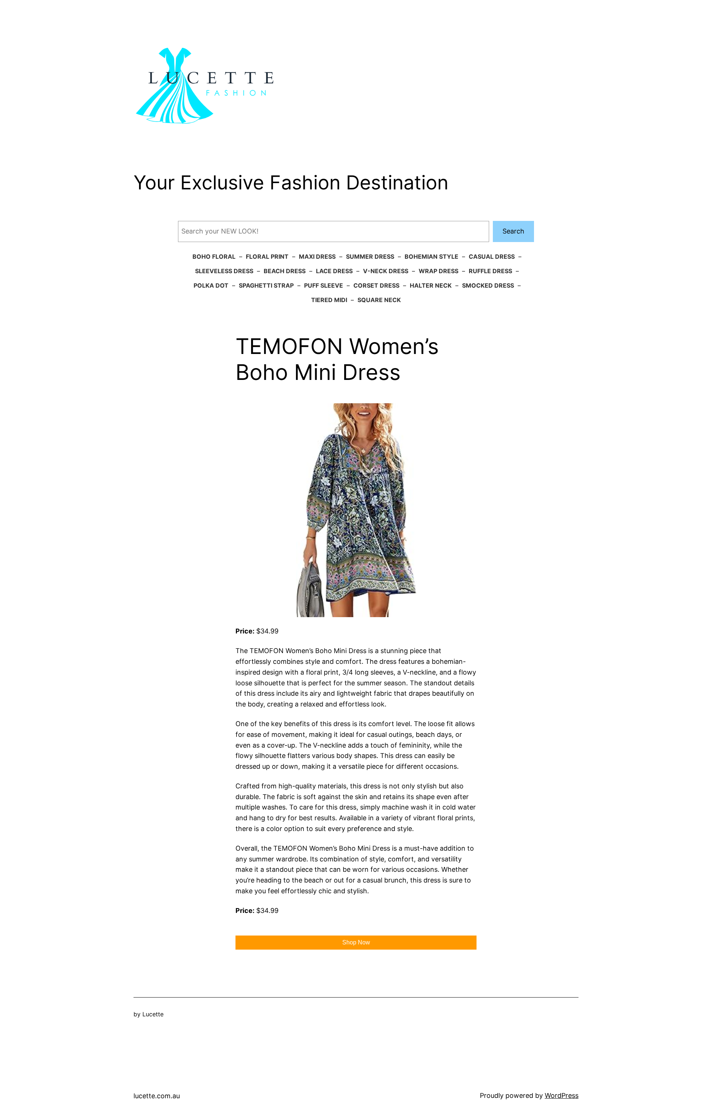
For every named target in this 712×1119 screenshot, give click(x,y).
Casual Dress (492, 256)
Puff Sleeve (323, 285)
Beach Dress (285, 271)
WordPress (561, 1095)
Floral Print (267, 256)
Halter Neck (431, 285)
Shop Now (356, 942)
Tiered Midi (329, 300)
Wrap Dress (438, 271)
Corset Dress (376, 285)
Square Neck (379, 300)
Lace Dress (334, 271)
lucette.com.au (157, 1096)
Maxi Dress (317, 256)
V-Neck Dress (385, 271)
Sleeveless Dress (224, 271)
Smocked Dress (488, 285)
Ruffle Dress (490, 271)
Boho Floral (213, 256)
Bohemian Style (431, 256)
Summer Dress (370, 256)
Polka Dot (211, 285)
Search (513, 231)
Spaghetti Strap (266, 285)
